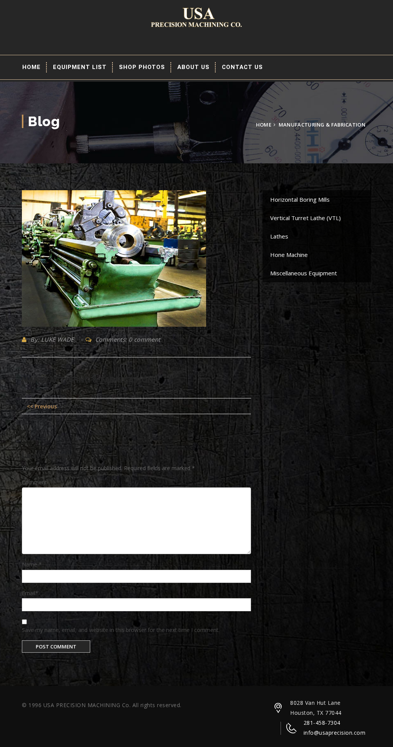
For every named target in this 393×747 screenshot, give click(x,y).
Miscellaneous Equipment (303, 273)
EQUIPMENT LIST (80, 67)
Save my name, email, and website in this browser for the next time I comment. (121, 629)
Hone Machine (289, 254)
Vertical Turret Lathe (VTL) (305, 218)
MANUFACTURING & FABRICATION (88, 380)
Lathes (279, 236)
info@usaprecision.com (335, 732)
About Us (193, 67)
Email (30, 593)
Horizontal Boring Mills (300, 199)
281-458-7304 (322, 722)
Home (31, 67)
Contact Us (242, 67)
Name (32, 564)
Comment (34, 482)
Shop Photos (142, 67)
